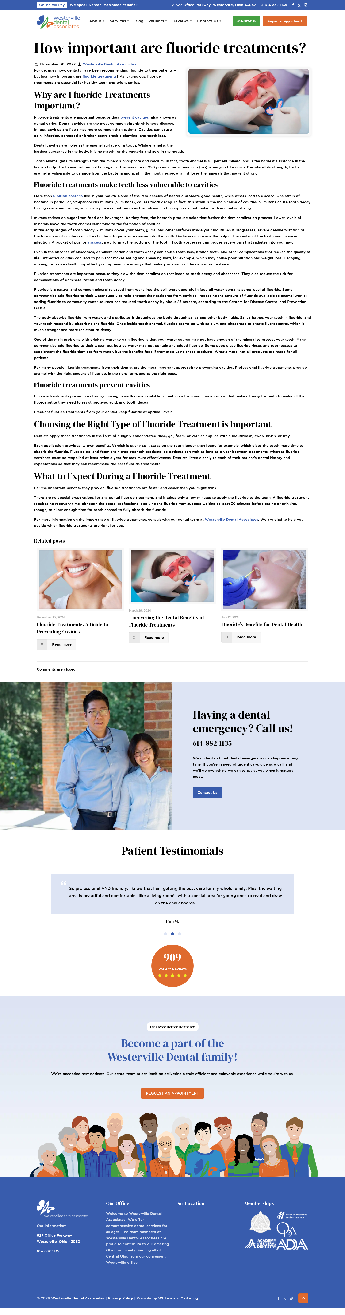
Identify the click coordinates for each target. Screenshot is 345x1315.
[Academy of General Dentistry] (260, 1247)
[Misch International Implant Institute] (292, 1219)
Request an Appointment (284, 21)
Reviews (180, 21)
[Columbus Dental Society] (260, 1232)
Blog (139, 21)
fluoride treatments (100, 76)
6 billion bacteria (68, 196)
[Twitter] (299, 5)
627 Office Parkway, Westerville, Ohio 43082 (216, 5)
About (95, 21)
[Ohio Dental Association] (286, 1236)
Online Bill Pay (52, 5)
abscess (95, 242)
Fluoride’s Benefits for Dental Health (261, 624)
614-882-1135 (276, 5)
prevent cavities (134, 117)
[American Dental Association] (292, 1248)
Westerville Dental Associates (109, 64)
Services (118, 21)
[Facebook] (293, 5)
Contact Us (207, 21)
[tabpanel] (172, 899)
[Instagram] (305, 5)
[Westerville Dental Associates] (58, 21)
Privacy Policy (120, 1298)
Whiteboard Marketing (178, 1298)
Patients (156, 21)
